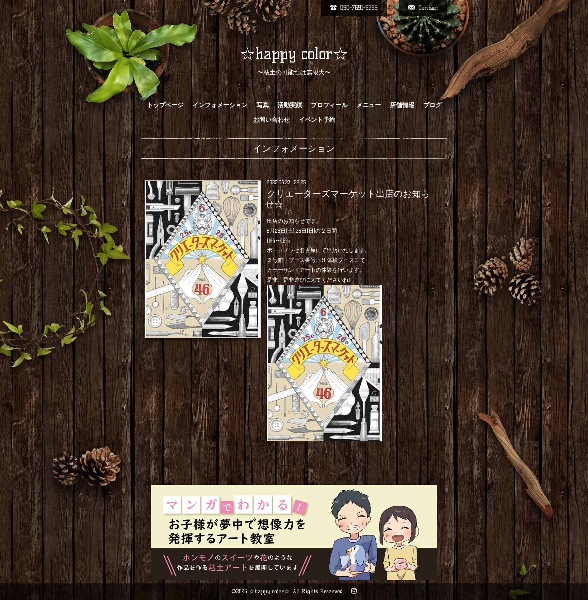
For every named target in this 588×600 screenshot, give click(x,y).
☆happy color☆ (294, 54)
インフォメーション (220, 105)
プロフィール (329, 105)
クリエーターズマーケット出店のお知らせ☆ (347, 199)
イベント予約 (317, 119)
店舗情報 (402, 105)
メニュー (369, 105)
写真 (263, 105)
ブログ (432, 105)
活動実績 (290, 105)
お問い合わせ (271, 119)
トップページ (165, 105)
